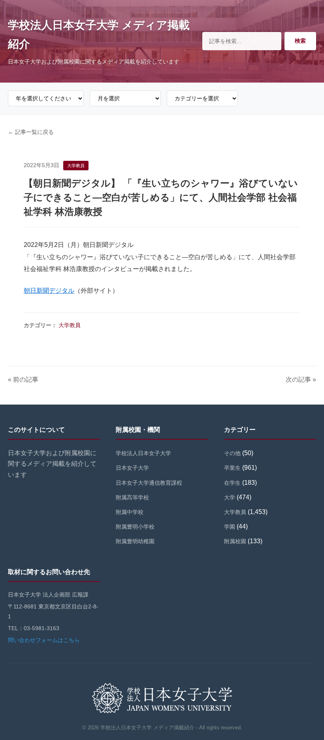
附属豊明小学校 (135, 526)
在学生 (232, 483)
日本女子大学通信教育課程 (149, 483)
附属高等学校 (132, 497)
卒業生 (232, 468)
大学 (229, 497)
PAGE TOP (310, 711)
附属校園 (235, 541)
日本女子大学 (132, 468)
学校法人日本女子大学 (143, 453)
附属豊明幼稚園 (135, 541)
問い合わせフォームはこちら (44, 640)
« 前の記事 (23, 379)
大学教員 (69, 325)
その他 (232, 453)
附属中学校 (129, 512)
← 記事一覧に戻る (31, 132)
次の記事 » (301, 379)
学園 (229, 526)
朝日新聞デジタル (49, 290)
